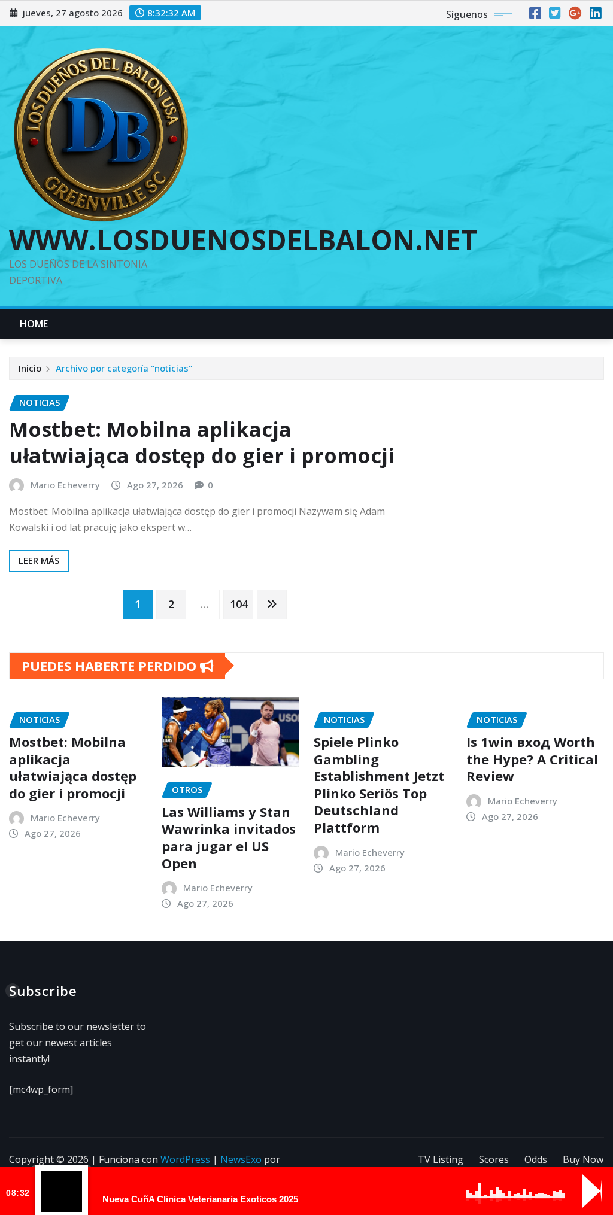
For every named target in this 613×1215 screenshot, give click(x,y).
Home (34, 323)
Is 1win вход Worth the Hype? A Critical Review (532, 759)
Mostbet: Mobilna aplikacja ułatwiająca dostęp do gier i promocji (201, 442)
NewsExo (241, 1159)
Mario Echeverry (65, 485)
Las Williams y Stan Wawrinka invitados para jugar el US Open (229, 837)
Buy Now (583, 1159)
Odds (535, 1159)
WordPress (185, 1159)
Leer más (39, 560)
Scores (494, 1159)
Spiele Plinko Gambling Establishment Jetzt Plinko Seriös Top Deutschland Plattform (379, 784)
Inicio (30, 368)
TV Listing (440, 1159)
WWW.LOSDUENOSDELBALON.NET (243, 239)
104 (239, 604)
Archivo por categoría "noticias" (124, 368)
